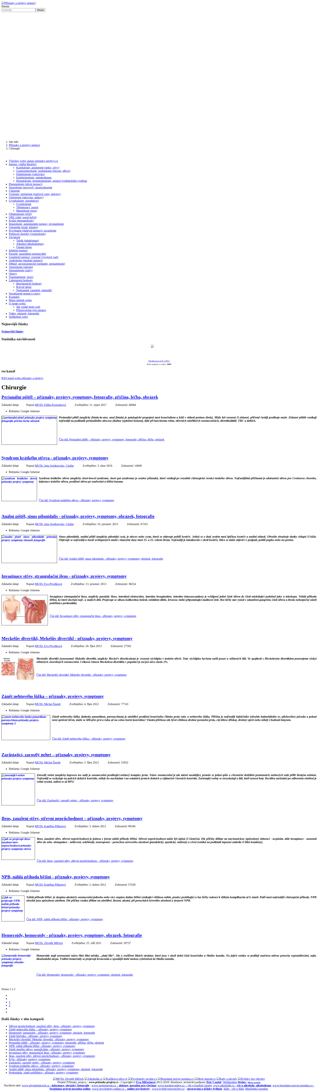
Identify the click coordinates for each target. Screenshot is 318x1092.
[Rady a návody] (226, 1078)
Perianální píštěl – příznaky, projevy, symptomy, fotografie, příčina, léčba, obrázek (79, 397)
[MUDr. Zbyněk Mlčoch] (68, 1078)
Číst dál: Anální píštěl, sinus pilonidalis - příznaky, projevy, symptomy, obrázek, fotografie (111, 558)
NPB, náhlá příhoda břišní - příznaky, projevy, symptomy (55, 876)
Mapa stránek (254, 1082)
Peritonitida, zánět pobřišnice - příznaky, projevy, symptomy (43, 1072)
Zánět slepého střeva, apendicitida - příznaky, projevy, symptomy (46, 1049)
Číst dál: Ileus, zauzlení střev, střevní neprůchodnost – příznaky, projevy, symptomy (85, 860)
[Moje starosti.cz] (205, 1078)
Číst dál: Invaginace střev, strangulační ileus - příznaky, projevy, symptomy (93, 616)
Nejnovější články (12, 331)
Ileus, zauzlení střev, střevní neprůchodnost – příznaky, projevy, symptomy (71, 818)
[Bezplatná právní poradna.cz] (176, 1078)
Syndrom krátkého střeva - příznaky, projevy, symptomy (54, 457)
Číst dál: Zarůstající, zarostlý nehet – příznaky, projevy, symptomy (75, 800)
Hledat (5, 6)
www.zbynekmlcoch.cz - (55, 1085)
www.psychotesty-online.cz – (121, 1088)
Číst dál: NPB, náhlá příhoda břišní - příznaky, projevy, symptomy (64, 919)
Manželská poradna (256, 1088)
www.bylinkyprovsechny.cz (168, 1088)
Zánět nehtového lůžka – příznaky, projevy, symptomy (52, 696)
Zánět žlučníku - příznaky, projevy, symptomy (35, 1036)
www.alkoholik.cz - (242, 1085)
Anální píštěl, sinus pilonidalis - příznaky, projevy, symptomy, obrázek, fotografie (78, 516)
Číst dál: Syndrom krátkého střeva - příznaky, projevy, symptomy (76, 500)
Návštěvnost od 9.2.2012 (159, 361)
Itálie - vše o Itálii (234, 1088)
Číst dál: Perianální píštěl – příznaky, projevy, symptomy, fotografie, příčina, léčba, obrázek (111, 439)
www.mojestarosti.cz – (124, 1085)
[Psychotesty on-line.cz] (142, 1078)
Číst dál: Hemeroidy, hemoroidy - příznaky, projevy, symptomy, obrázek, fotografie (84, 974)
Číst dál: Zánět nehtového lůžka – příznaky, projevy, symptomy (89, 738)
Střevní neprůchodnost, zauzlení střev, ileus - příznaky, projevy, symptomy (52, 1026)
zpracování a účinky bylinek (204, 1088)
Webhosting (234, 1082)
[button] (159, 72)
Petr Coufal (213, 1082)
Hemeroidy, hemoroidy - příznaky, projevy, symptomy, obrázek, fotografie (71, 935)
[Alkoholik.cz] (93, 1078)
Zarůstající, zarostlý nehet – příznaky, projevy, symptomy (56, 754)
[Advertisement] (159, 108)
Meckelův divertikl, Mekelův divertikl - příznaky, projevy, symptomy (66, 638)
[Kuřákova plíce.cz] (115, 1078)
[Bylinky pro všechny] (251, 1078)
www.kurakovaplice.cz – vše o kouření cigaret (185, 1085)
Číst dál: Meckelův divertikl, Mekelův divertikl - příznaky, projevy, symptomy (81, 674)
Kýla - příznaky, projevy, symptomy (30, 1059)
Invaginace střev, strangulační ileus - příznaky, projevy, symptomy (64, 576)
